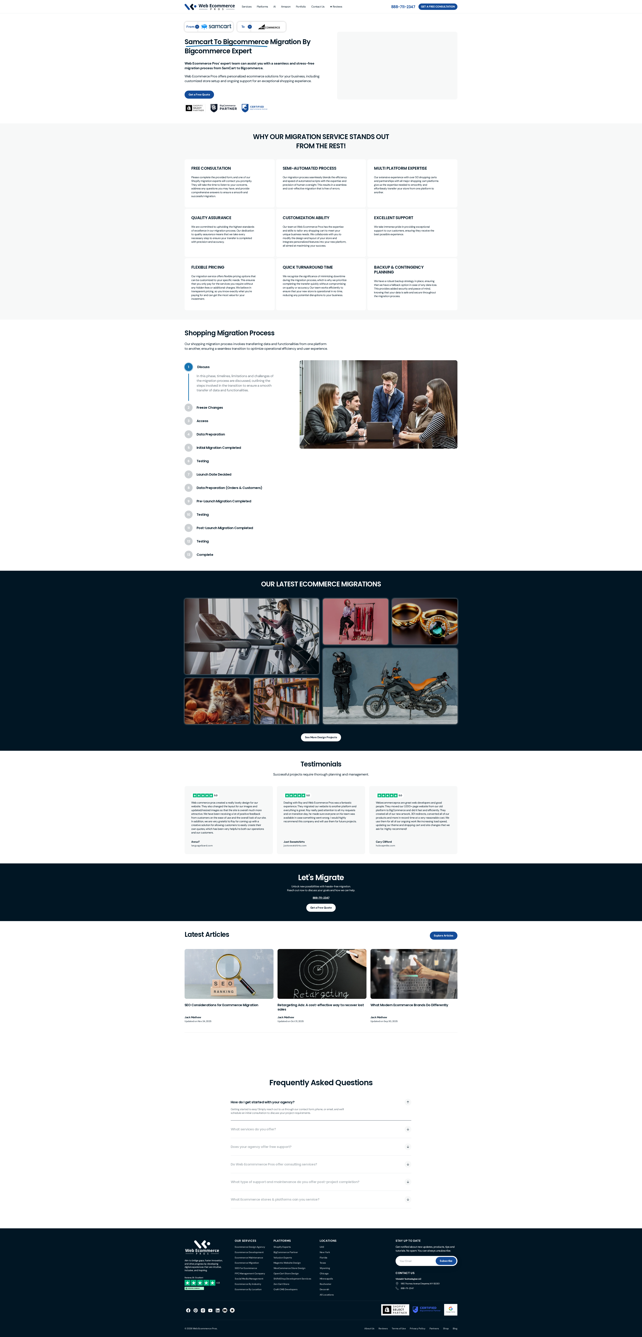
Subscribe (446, 1261)
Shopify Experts (282, 1246)
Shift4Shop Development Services (292, 1278)
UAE (322, 1246)
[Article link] (229, 986)
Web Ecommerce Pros (205, 1328)
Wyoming (325, 1268)
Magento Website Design (287, 1262)
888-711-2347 (403, 7)
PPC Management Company (250, 1273)
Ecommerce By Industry (248, 1284)
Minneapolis (326, 1278)
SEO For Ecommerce (246, 1268)
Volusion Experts (283, 1257)
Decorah (324, 1289)
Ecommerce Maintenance (249, 1257)
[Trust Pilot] (232, 1310)
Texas (323, 1262)
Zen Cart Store (281, 1284)
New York (325, 1252)
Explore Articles (443, 935)
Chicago (324, 1273)
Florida (323, 1257)
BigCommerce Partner (286, 1252)
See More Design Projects (321, 737)
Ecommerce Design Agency (250, 1246)
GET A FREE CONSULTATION (438, 6)
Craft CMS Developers (285, 1289)
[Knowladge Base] (225, 1310)
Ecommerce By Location (248, 1289)
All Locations (327, 1294)
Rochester (325, 1284)
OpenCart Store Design (286, 1273)
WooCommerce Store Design (289, 1268)
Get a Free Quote (199, 94)
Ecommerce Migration (247, 1262)
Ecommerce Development (249, 1252)
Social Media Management (249, 1278)
